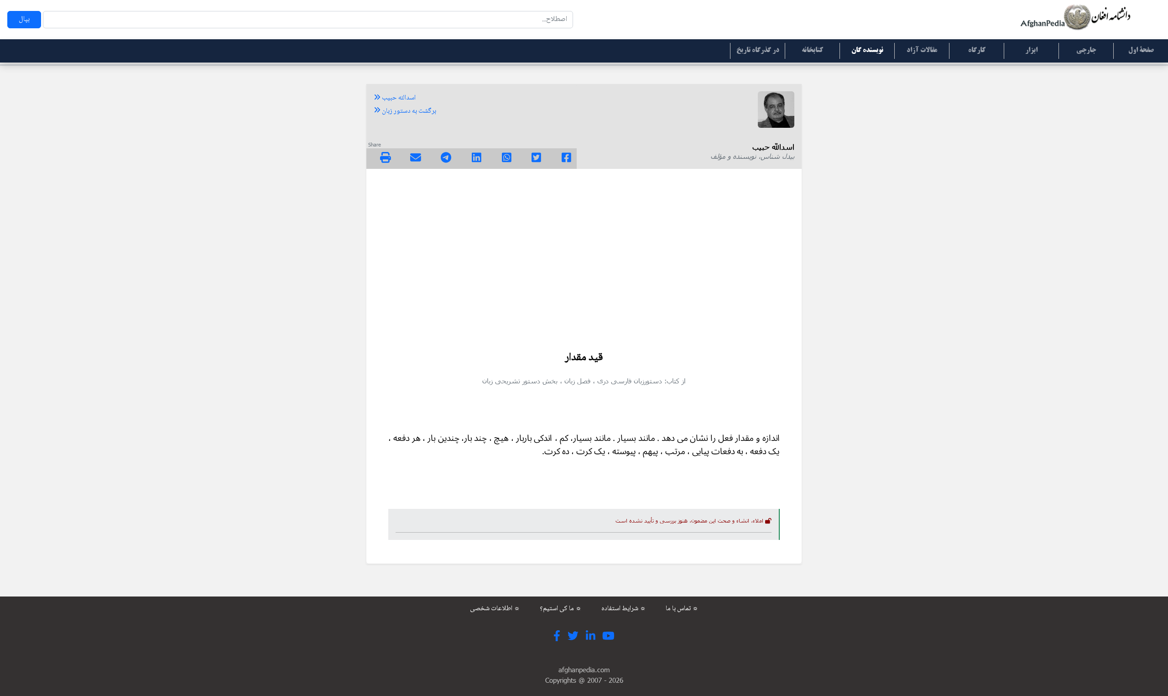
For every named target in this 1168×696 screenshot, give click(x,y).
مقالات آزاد (922, 50)
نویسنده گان (867, 50)
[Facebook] (566, 159)
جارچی (1086, 50)
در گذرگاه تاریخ (757, 50)
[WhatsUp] (506, 159)
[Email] (415, 159)
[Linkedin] (476, 159)
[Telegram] (446, 159)
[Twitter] (536, 159)
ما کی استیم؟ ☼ (561, 609)
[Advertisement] (584, 255)
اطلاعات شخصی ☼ (495, 609)
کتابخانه (812, 50)
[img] (385, 157)
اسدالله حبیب (398, 98)
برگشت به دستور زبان (408, 111)
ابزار (1031, 50)
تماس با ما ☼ (682, 609)
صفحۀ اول (1141, 50)
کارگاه (977, 50)
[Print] (385, 159)
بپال (24, 19)
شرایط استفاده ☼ (623, 609)
